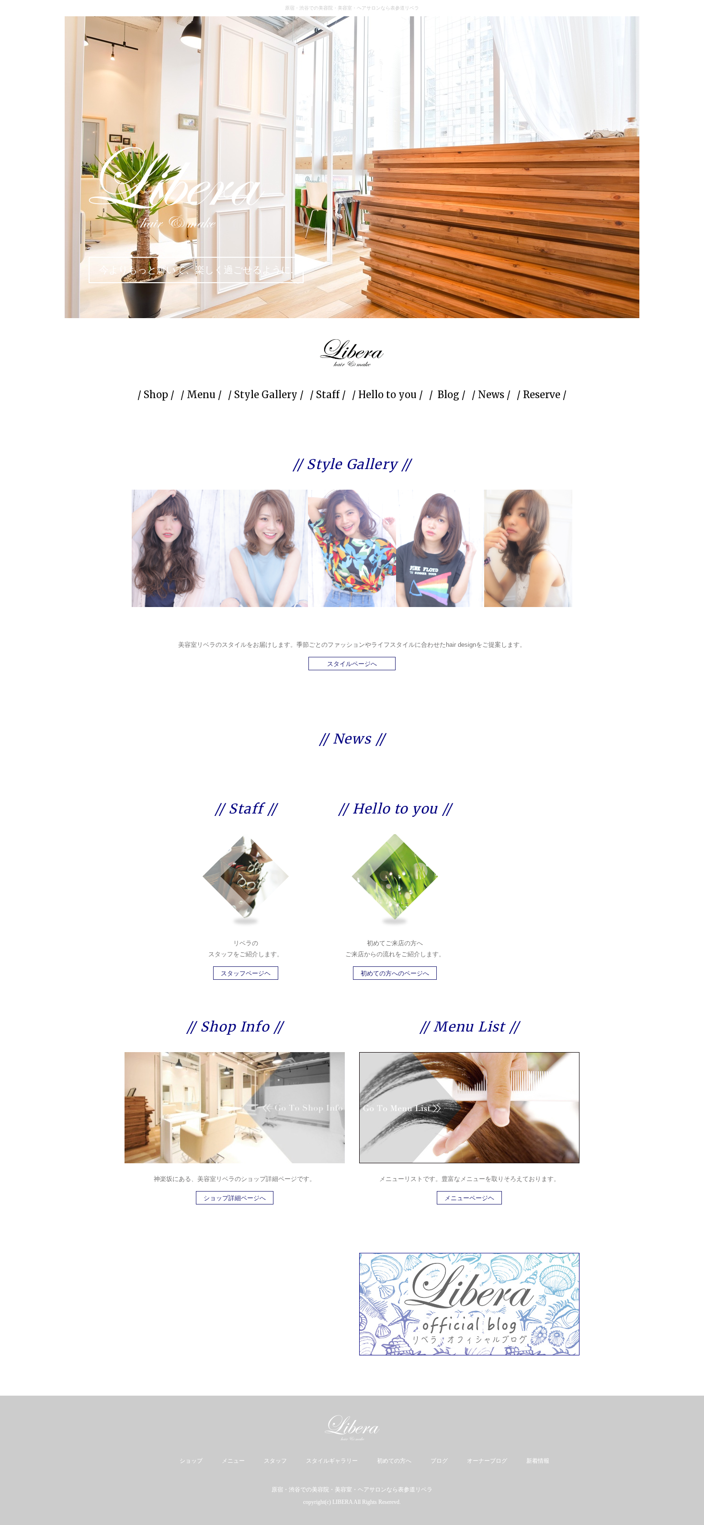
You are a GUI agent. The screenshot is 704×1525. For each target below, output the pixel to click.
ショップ (191, 1460)
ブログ (439, 1460)
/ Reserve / (542, 395)
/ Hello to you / (387, 395)
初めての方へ (394, 1460)
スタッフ (275, 1460)
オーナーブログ (487, 1460)
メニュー (233, 1460)
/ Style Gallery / (266, 395)
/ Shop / (155, 395)
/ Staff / (328, 395)
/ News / (491, 395)
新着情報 (537, 1460)
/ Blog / (447, 395)
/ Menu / (201, 395)
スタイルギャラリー (332, 1460)
